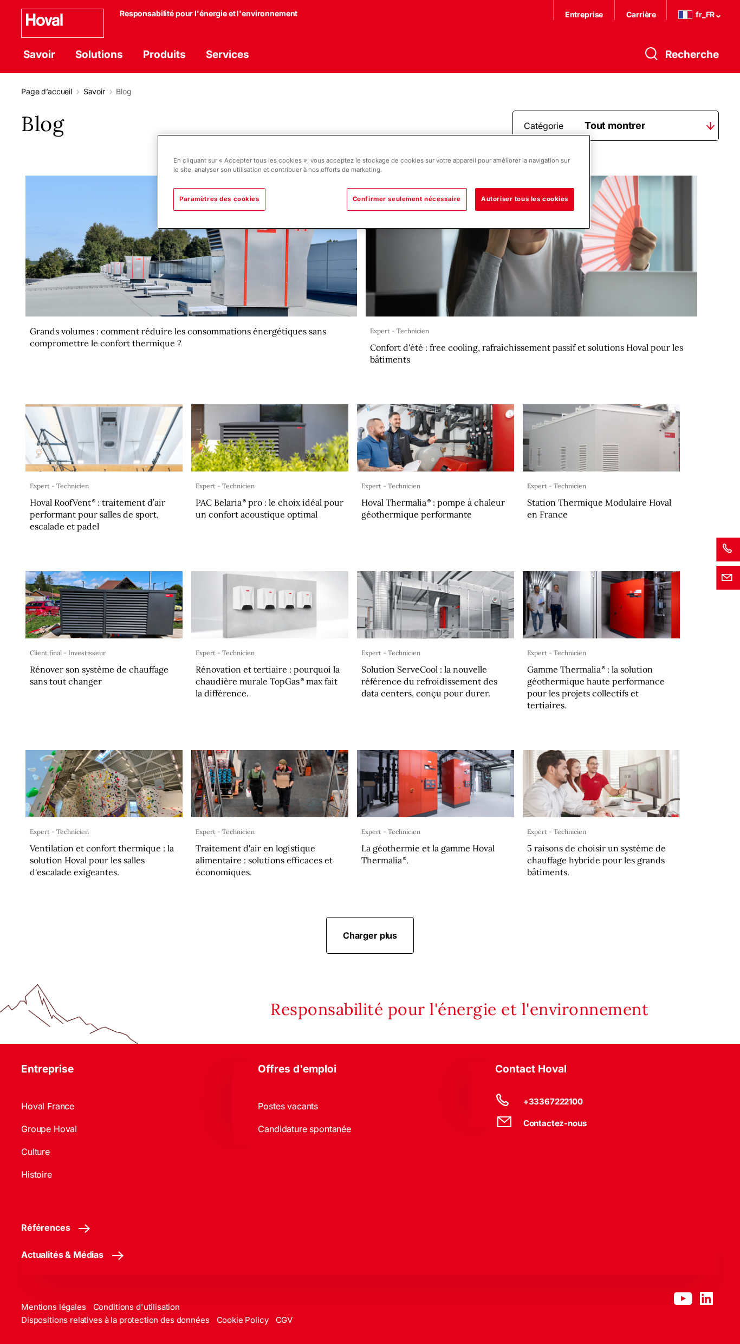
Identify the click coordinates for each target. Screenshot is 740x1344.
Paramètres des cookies (219, 199)
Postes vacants (288, 1106)
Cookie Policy (243, 1320)
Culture (35, 1151)
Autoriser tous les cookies (524, 199)
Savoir (39, 54)
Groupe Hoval (49, 1128)
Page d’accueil (46, 91)
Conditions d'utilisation (136, 1307)
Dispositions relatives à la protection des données (115, 1320)
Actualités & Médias (62, 1254)
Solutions (99, 54)
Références (45, 1227)
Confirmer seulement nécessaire (407, 199)
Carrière (642, 14)
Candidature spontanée (304, 1128)
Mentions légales (53, 1307)
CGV (284, 1320)
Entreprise (584, 14)
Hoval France (47, 1106)
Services (227, 54)
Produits (164, 54)
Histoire (36, 1174)
